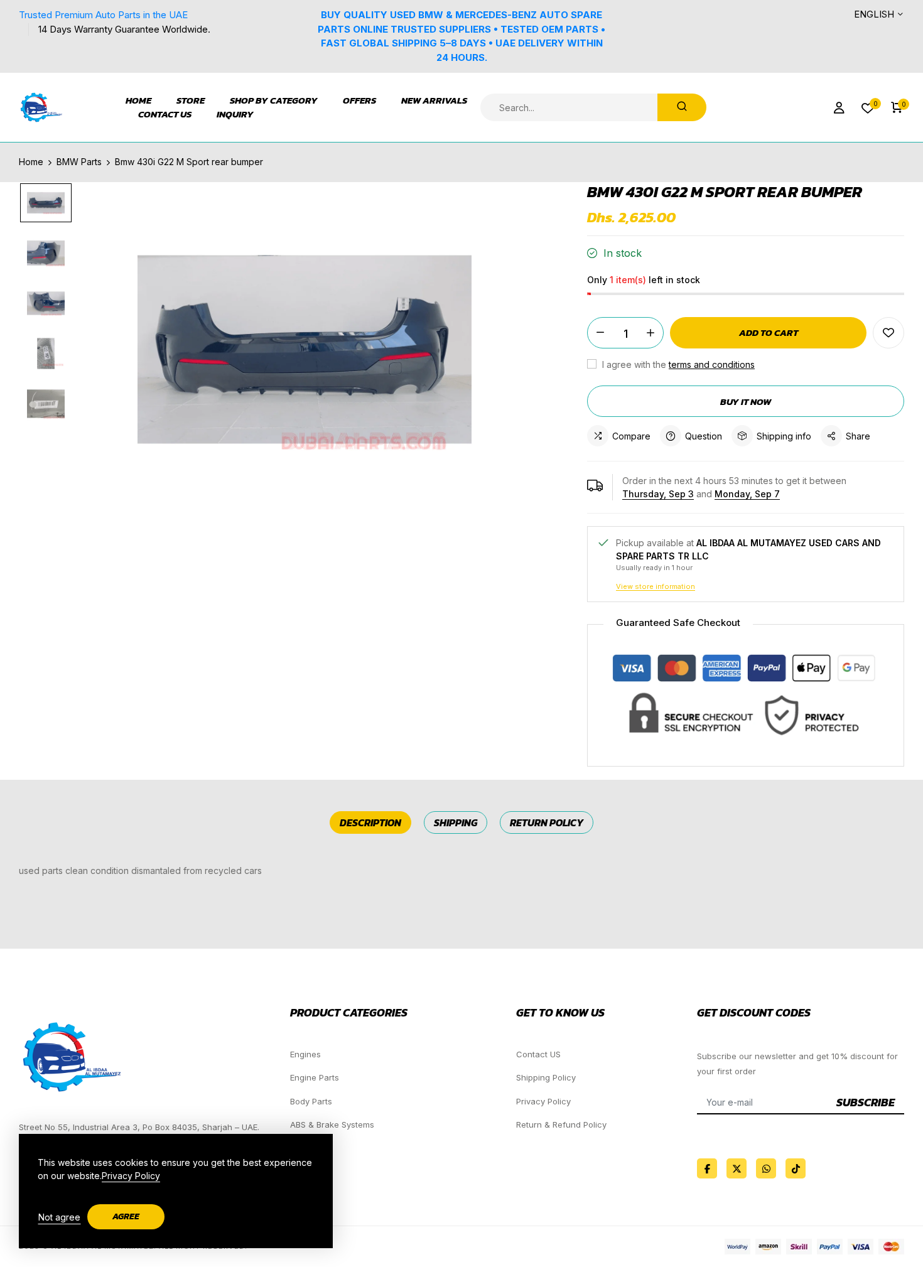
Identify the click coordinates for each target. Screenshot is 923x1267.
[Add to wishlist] (888, 332)
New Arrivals (434, 100)
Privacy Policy (543, 1101)
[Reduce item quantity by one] (600, 333)
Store (190, 100)
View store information (655, 586)
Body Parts (311, 1101)
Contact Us (165, 114)
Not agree (59, 1217)
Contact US (538, 1054)
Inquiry (235, 114)
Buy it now (745, 401)
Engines (305, 1054)
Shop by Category (274, 100)
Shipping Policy (546, 1077)
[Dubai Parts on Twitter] (736, 1168)
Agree (125, 1216)
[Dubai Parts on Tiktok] (795, 1168)
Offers (359, 100)
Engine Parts (314, 1077)
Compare (631, 436)
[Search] (681, 107)
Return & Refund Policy (561, 1124)
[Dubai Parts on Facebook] (707, 1168)
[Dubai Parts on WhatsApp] (766, 1168)
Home (138, 100)
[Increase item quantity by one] (650, 333)
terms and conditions (712, 364)
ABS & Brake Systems (332, 1124)
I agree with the (677, 364)
